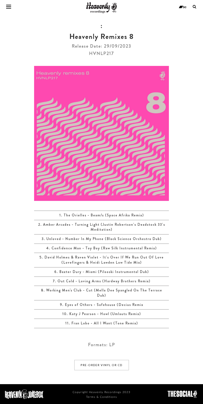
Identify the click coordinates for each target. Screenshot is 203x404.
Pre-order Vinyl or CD (101, 365)
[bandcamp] (182, 6)
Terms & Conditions (101, 396)
